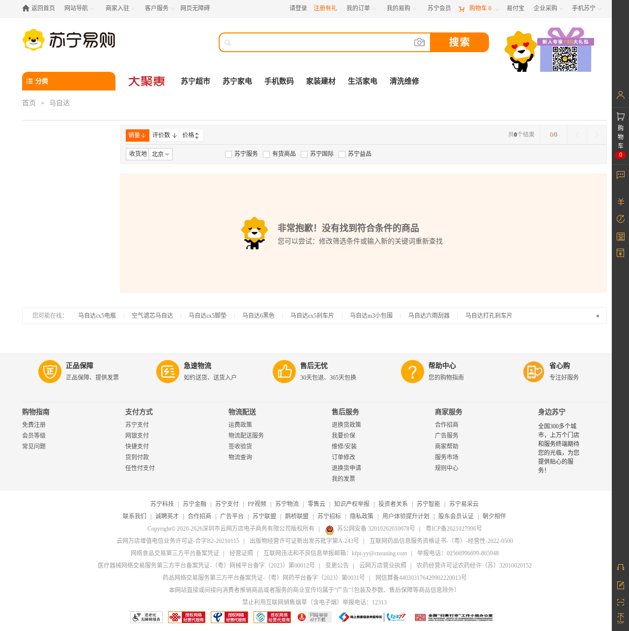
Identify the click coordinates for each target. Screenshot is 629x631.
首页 (29, 103)
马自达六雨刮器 (429, 315)
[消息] (620, 174)
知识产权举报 (352, 504)
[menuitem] (241, 154)
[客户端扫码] (550, 51)
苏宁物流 (287, 504)
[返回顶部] (620, 618)
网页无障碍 (195, 8)
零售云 (316, 504)
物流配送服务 (246, 435)
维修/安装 (344, 446)
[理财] (620, 201)
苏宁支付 (137, 424)
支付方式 (139, 412)
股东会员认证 (456, 516)
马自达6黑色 (258, 315)
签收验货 (240, 446)
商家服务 (448, 412)
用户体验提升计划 (405, 516)
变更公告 (337, 565)
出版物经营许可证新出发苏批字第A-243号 (304, 541)
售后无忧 (314, 365)
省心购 (559, 365)
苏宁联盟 (264, 516)
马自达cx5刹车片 (312, 315)
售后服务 (345, 412)
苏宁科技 (162, 504)
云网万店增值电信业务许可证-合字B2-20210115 (177, 541)
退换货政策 (346, 424)
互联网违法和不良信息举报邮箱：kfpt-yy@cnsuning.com (335, 553)
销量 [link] (134, 135)
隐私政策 (361, 516)
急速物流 (197, 365)
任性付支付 (140, 468)
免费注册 (34, 424)
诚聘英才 (167, 516)
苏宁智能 (428, 504)
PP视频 (257, 504)
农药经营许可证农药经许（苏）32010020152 (474, 565)
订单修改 (343, 457)
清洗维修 (404, 81)
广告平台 (232, 516)
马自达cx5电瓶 (97, 315)
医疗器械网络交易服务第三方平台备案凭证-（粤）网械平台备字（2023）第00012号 (206, 565)
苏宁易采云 (464, 504)
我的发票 (343, 479)
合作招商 (446, 424)
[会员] (620, 95)
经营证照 (241, 553)
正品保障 (79, 365)
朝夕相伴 (494, 516)
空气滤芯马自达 (152, 315)
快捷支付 (137, 446)
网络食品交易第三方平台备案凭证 (175, 553)
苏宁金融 (194, 504)
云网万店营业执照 (382, 565)
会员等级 (34, 435)
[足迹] (620, 218)
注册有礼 (325, 8)
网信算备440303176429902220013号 (421, 577)
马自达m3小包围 (371, 315)
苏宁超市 (195, 81)
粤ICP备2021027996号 (454, 528)
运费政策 (240, 424)
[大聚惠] (147, 81)
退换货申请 (346, 468)
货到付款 (137, 457)
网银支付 (137, 435)
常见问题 (34, 446)
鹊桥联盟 (297, 516)
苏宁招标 (329, 516)
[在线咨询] (620, 567)
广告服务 (446, 435)
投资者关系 (393, 504)
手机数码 (279, 81)
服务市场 (446, 457)
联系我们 (134, 516)
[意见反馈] (620, 584)
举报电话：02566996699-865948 (458, 553)
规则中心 (446, 468)
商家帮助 (446, 446)
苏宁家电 (237, 81)
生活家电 (362, 81)
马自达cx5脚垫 (208, 315)
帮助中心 (442, 365)
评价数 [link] (161, 135)
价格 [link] (188, 135)
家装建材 (321, 81)
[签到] (620, 236)
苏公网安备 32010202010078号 (376, 528)
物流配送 (242, 412)
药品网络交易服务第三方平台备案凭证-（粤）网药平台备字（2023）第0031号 (264, 577)
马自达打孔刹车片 (489, 315)
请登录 (298, 8)
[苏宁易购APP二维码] (620, 601)
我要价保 (343, 435)
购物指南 (36, 412)
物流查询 (240, 457)
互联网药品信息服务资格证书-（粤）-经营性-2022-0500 (441, 541)
